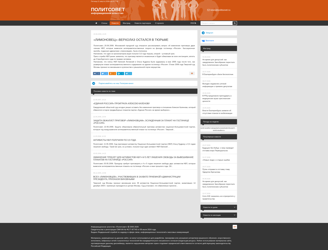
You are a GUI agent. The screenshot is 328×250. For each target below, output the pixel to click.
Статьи (104, 23)
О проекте (159, 23)
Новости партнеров (143, 23)
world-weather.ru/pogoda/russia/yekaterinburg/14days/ (219, 128)
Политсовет (108, 9)
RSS (193, 23)
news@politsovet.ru (220, 10)
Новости (115, 23)
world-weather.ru (219, 130)
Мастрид (126, 23)
